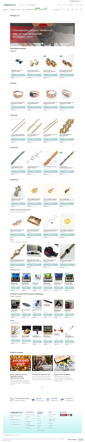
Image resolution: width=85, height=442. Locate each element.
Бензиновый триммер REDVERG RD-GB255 (69, 336)
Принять (80, 439)
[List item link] (31, 414)
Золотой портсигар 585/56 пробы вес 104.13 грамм (33, 230)
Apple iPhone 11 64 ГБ (37, 310)
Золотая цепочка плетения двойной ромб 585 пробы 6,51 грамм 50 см (18, 135)
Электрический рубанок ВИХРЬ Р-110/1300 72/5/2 (26, 336)
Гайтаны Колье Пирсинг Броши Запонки (18, 211)
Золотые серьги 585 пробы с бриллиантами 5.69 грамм (66, 71)
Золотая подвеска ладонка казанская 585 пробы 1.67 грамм (33, 199)
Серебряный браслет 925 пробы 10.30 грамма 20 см (17, 167)
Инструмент (12, 322)
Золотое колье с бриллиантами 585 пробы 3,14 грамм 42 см (50, 230)
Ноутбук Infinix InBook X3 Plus (46, 283)
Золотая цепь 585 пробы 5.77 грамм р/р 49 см (50, 135)
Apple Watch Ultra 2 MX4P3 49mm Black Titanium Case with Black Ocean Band (34, 261)
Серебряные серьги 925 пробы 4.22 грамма (16, 71)
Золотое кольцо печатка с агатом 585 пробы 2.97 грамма (33, 103)
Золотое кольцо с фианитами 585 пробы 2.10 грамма (67, 103)
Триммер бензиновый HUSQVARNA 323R (58, 334)
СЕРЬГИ (13, 51)
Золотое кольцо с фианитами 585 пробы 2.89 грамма (50, 103)
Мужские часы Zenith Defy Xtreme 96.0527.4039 (49, 260)
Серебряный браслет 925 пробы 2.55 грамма (33, 167)
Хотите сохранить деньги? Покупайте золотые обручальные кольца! (18, 376)
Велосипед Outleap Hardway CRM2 (47, 336)
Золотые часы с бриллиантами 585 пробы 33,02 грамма (67, 260)
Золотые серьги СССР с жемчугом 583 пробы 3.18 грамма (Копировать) (33, 71)
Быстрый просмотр (24, 59)
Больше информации (72, 439)
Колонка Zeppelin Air (26, 310)
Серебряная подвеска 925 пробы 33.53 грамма (17, 199)
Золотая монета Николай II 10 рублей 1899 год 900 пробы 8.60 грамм (67, 231)
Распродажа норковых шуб (41, 374)
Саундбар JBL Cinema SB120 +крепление (46, 305)
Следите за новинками (20, 400)
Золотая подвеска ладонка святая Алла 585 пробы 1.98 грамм (50, 200)
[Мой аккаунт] (81, 5)
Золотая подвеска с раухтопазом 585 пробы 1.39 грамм (66, 200)
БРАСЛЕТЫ (14, 147)
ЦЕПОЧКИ (13, 115)
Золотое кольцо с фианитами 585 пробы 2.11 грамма (18, 103)
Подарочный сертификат (62, 374)
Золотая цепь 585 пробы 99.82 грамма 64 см (65, 135)
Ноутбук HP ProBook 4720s (14, 283)
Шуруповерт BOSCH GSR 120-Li (37, 336)
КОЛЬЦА (13, 83)
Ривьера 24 (8, 435)
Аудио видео (18, 296)
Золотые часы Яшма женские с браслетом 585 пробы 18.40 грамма (17, 261)
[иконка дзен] (66, 415)
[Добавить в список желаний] (24, 61)
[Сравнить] (24, 56)
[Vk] (61, 415)
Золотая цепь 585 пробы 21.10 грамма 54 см (33, 135)
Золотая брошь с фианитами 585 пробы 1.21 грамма (17, 230)
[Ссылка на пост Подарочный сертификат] (64, 363)
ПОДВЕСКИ (14, 180)
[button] (11, 34)
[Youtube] (63, 415)
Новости (14, 372)
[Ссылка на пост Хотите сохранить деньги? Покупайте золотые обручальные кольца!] (20, 363)
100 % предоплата (69, 400)
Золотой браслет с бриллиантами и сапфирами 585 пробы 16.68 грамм (66, 167)
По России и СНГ (40, 400)
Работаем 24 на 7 (54, 400)
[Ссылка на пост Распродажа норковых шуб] (42, 363)
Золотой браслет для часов (49, 166)
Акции (11, 372)
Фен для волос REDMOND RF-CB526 (57, 310)
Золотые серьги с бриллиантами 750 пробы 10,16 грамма (49, 71)
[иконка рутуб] (68, 415)
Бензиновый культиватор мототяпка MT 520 (15, 336)
